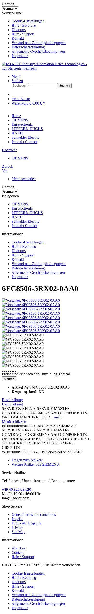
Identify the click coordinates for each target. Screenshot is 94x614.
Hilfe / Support (23, 34)
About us (19, 548)
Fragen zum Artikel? (27, 460)
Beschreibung (12, 400)
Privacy (17, 527)
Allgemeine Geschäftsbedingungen (38, 51)
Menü (16, 76)
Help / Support (23, 557)
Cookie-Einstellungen (28, 21)
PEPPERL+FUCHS (27, 213)
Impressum (20, 56)
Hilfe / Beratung (24, 25)
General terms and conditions (34, 514)
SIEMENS (20, 204)
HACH (17, 217)
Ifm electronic (22, 208)
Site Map (18, 532)
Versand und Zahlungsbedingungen (39, 43)
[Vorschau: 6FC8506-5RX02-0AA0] (31, 300)
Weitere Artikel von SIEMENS (35, 464)
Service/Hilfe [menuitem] (34, 34)
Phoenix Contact (24, 226)
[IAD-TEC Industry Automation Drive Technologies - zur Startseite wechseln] (47, 68)
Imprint (17, 519)
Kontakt (18, 38)
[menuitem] (52, 21)
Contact (17, 552)
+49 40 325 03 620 (16, 489)
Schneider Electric (25, 221)
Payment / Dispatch (26, 523)
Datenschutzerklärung (28, 47)
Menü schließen (24, 179)
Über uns (19, 30)
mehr (57, 417)
